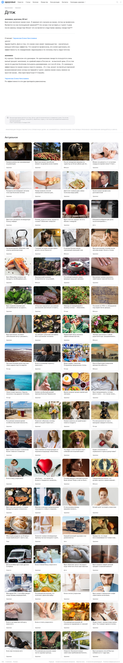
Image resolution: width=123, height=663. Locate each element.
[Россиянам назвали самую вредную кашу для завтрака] (75, 270)
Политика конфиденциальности (111, 661)
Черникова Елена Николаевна (25, 38)
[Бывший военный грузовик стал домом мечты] (75, 529)
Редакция (51, 661)
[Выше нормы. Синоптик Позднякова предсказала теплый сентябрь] (75, 357)
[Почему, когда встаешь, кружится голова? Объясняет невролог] (47, 213)
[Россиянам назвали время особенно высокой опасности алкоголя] (18, 414)
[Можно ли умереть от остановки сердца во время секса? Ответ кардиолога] (104, 155)
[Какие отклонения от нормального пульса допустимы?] (104, 443)
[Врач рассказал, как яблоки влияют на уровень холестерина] (47, 155)
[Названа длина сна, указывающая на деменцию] (18, 155)
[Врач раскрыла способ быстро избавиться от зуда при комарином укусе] (104, 644)
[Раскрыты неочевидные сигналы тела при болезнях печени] (18, 184)
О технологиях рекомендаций (94, 661)
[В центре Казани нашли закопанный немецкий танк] (75, 242)
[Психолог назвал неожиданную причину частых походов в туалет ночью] (47, 529)
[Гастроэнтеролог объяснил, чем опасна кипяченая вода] (18, 242)
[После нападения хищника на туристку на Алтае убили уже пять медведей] (75, 155)
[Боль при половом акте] (18, 644)
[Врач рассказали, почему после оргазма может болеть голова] (104, 242)
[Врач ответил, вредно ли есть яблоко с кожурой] (75, 213)
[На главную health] (9, 2)
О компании (8, 661)
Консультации (9, 7)
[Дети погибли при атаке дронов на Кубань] (18, 558)
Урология (18, 7)
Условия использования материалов (65, 661)
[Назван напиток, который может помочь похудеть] (75, 414)
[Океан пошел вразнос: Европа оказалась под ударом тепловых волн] (18, 386)
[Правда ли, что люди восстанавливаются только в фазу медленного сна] (104, 529)
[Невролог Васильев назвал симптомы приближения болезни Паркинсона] (75, 644)
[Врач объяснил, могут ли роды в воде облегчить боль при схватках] (75, 558)
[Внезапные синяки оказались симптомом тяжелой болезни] (104, 270)
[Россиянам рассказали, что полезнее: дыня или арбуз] (47, 587)
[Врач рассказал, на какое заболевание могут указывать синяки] (18, 328)
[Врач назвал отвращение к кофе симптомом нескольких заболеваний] (104, 587)
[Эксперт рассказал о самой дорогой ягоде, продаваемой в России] (104, 328)
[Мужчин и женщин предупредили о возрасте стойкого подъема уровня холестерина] (47, 501)
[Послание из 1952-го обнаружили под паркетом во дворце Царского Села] (104, 299)
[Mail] (2, 2)
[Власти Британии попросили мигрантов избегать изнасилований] (104, 357)
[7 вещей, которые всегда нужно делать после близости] (47, 242)
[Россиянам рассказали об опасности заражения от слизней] (75, 616)
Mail (3, 661)
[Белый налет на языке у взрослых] (104, 501)
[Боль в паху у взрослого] (18, 472)
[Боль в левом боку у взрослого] (47, 558)
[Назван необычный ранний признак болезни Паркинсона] (47, 386)
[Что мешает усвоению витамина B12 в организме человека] (47, 328)
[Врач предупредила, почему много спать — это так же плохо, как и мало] (104, 386)
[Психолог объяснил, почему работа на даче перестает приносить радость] (47, 414)
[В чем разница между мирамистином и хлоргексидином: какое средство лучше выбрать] (75, 501)
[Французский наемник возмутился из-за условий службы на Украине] (47, 270)
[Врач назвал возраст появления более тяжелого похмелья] (18, 443)
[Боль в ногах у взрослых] (75, 587)
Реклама (15, 661)
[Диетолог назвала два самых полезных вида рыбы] (75, 184)
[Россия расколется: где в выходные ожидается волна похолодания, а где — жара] (104, 414)
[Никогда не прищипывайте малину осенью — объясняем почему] (75, 299)
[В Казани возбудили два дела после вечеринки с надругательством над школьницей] (104, 213)
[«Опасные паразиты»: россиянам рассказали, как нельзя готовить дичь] (47, 299)
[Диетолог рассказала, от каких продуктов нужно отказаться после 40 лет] (18, 501)
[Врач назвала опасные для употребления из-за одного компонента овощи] (18, 299)
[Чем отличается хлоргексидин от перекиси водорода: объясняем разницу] (47, 443)
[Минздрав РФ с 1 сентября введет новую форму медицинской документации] (18, 587)
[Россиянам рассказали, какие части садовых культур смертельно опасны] (47, 644)
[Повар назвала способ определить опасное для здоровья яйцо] (47, 184)
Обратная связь (80, 661)
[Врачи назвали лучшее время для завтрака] (75, 386)
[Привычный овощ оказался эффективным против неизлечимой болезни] (75, 328)
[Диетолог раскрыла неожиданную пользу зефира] (18, 213)
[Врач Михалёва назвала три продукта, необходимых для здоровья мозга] (18, 270)
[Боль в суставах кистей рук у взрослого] (18, 616)
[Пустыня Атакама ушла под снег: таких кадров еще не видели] (18, 357)
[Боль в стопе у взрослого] (47, 616)
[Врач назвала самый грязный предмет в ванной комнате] (104, 558)
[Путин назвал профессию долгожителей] (104, 184)
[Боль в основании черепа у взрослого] (47, 357)
